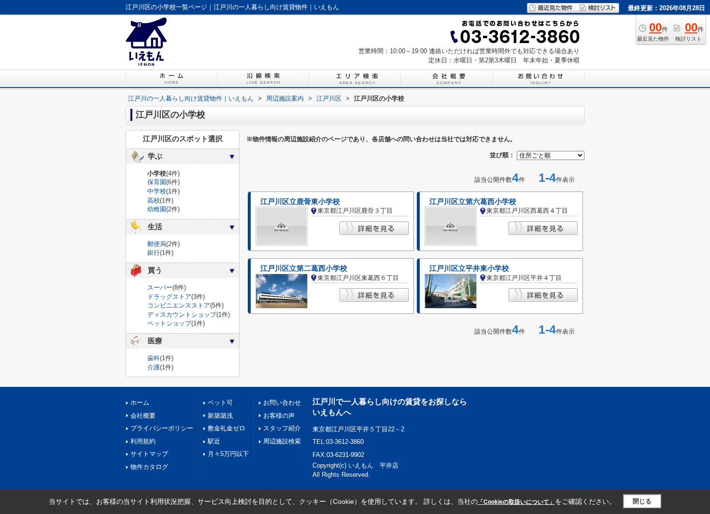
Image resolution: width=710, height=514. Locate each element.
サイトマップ (149, 453)
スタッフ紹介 (282, 428)
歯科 (153, 358)
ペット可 (220, 402)
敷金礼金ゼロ (226, 428)
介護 (153, 367)
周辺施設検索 (282, 441)
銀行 (153, 252)
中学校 (156, 191)
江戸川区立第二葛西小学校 (303, 268)
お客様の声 (279, 415)
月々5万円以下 (228, 453)
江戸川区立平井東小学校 (469, 268)
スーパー (159, 287)
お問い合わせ (282, 402)
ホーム (139, 402)
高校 (153, 200)
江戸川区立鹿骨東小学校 (300, 202)
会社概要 (143, 415)
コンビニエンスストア (178, 305)
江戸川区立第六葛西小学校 (472, 202)
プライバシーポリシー (161, 428)
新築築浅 (220, 415)
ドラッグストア (169, 296)
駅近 (214, 441)
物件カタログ (149, 466)
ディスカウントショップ (181, 314)
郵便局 (156, 244)
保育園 (156, 182)
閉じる (642, 501)
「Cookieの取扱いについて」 (516, 502)
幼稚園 (156, 209)
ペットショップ (169, 323)
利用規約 (143, 441)
